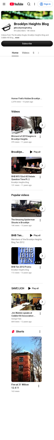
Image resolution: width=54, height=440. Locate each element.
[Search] (29, 4)
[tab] (15, 52)
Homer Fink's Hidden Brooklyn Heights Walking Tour (27, 98)
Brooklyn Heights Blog (20, 182)
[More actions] (40, 137)
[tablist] (27, 52)
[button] (38, 52)
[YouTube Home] (16, 4)
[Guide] (4, 4)
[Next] (42, 125)
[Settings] (34, 4)
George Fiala (16, 319)
